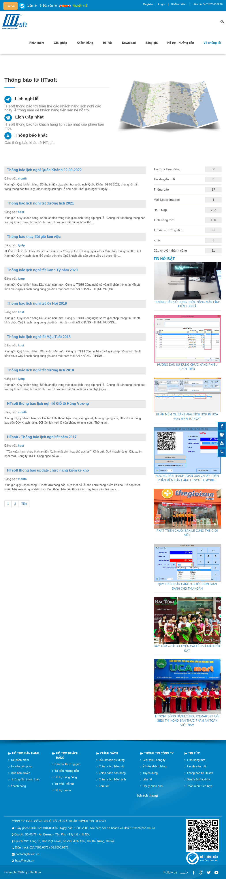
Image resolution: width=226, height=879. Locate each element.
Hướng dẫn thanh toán (25, 779)
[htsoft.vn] (15, 21)
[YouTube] (216, 872)
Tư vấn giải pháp (21, 766)
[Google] (201, 872)
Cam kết (104, 786)
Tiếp (24, 503)
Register (148, 4)
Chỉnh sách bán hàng (112, 773)
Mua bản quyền (20, 773)
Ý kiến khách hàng (154, 766)
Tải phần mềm (20, 760)
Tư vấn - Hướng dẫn (168, 230)
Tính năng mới (164, 220)
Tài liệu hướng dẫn (67, 770)
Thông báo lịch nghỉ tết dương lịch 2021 (40, 203)
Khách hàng (18, 786)
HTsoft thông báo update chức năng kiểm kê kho (48, 470)
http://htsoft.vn (24, 860)
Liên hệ (197, 4)
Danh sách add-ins (199, 779)
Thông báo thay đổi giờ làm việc (34, 237)
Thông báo (161, 189)
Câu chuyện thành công (170, 250)
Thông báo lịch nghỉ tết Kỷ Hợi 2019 (37, 303)
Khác (157, 240)
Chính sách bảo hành (112, 779)
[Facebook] (193, 872)
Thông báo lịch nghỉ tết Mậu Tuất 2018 (39, 337)
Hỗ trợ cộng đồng (66, 777)
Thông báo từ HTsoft (200, 773)
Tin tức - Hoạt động (167, 169)
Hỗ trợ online (63, 790)
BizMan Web (178, 4)
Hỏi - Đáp (160, 210)
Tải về (10, 6)
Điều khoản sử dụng (111, 760)
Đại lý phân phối (153, 786)
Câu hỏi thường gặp (67, 764)
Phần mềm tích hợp (199, 786)
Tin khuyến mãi (164, 179)
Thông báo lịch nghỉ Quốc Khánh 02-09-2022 (44, 170)
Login (161, 4)
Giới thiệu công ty (154, 760)
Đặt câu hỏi (50, 5)
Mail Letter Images (167, 199)
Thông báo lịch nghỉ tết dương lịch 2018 (40, 370)
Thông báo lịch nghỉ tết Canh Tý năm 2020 (42, 270)
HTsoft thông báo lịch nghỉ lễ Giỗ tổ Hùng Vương (48, 403)
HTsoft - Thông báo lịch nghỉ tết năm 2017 (42, 437)
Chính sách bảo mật (111, 766)
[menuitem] (36, 43)
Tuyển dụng (150, 773)
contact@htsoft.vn (27, 854)
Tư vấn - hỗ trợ (64, 783)
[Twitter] (208, 872)
